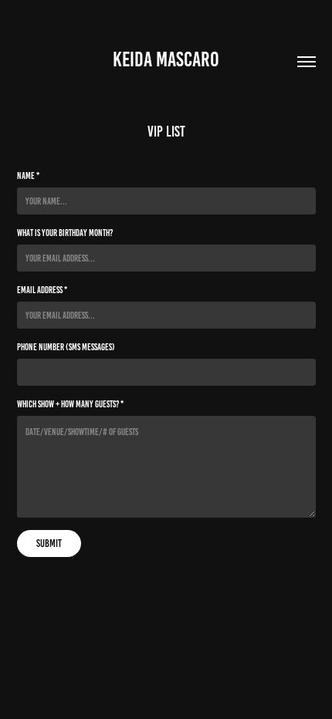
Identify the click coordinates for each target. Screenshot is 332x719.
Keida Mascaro (166, 59)
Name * (28, 175)
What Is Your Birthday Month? (65, 233)
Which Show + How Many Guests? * (70, 404)
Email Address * (42, 290)
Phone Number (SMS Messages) (66, 347)
